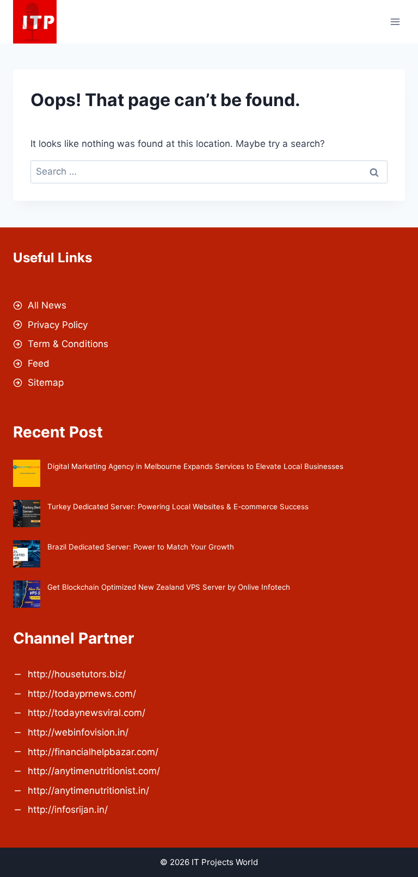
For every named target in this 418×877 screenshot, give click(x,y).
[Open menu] (395, 21)
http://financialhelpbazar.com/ (93, 751)
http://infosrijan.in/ (68, 809)
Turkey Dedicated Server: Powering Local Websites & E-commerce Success (178, 506)
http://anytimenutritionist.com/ (94, 770)
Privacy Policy (58, 324)
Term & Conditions (68, 343)
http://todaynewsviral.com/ (86, 712)
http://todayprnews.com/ (82, 693)
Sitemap (46, 382)
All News (47, 305)
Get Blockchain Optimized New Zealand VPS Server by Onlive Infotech (168, 587)
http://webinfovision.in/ (78, 732)
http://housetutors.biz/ (77, 674)
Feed (39, 363)
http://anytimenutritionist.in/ (88, 790)
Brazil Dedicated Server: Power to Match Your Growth (140, 546)
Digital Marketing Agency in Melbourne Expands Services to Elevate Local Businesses (195, 466)
